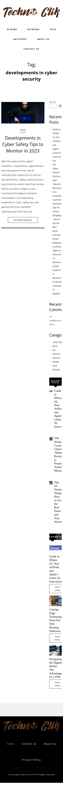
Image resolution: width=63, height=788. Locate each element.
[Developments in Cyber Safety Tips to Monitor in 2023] (22, 113)
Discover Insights (23, 220)
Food (54, 346)
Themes (56, 369)
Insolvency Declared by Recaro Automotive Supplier (57, 282)
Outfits (55, 361)
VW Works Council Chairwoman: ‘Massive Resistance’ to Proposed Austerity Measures (57, 184)
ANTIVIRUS (20, 39)
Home (13, 29)
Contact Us (31, 49)
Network (33, 29)
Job (53, 350)
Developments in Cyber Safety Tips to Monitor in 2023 (22, 144)
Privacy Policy (31, 759)
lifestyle (56, 353)
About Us (43, 39)
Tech (53, 29)
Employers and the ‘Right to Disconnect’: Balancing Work (57, 254)
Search (52, 101)
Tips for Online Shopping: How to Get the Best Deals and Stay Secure (56, 223)
